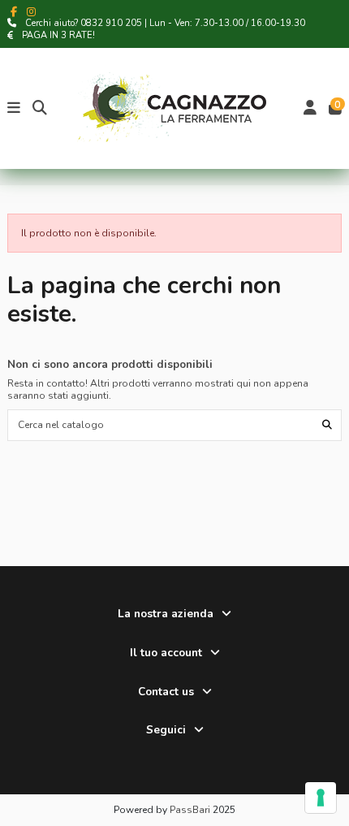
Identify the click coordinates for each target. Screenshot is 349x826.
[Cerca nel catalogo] (327, 425)
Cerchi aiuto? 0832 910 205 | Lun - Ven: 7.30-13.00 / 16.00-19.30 (165, 23)
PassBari (190, 809)
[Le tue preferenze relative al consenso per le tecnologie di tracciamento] (320, 797)
